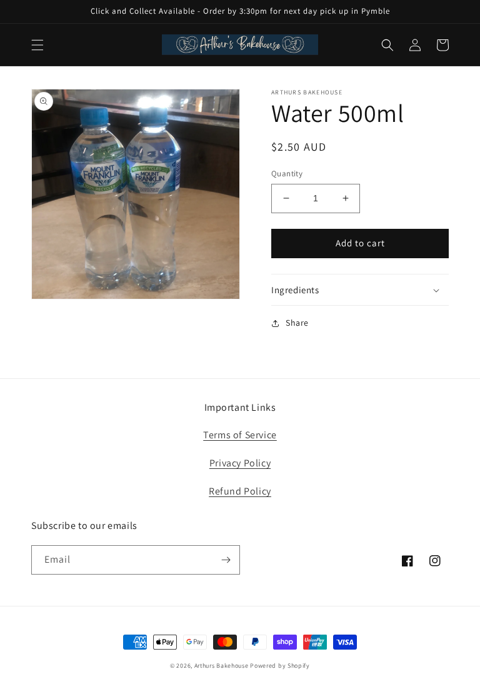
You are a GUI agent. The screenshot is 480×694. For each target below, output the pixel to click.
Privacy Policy (240, 463)
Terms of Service (240, 434)
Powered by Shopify (280, 665)
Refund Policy (240, 491)
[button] (37, 45)
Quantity (286, 173)
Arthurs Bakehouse (221, 665)
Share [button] (297, 322)
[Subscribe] (225, 560)
